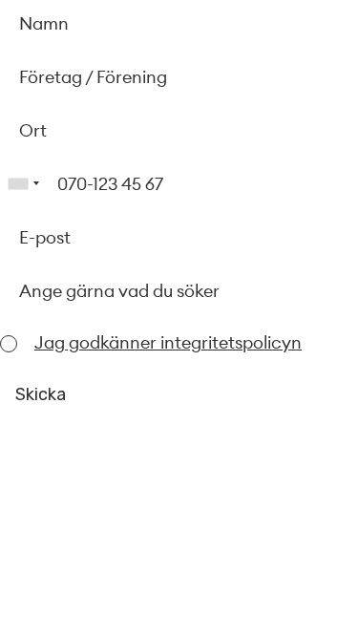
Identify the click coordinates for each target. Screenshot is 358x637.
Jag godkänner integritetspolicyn (168, 342)
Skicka (40, 394)
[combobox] (23, 183)
